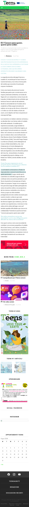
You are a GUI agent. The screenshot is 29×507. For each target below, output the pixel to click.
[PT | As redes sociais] (14, 292)
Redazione (25, 503)
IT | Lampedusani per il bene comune (13, 278)
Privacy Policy (4, 503)
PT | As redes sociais (7, 302)
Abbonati (12, 505)
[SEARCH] (27, 7)
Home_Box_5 (19, 257)
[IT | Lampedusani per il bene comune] (14, 268)
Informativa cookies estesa (15, 503)
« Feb (2, 464)
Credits (17, 505)
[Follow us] (25, 7)
